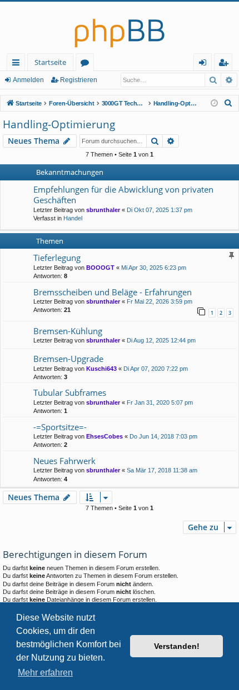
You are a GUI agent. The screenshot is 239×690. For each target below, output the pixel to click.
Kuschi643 (101, 368)
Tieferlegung (57, 257)
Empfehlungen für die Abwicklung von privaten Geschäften (123, 194)
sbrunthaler (103, 210)
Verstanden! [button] (177, 646)
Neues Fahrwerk (64, 460)
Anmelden (28, 80)
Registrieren (78, 80)
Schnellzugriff (18, 64)
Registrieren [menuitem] (225, 64)
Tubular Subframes (69, 392)
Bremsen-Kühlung (67, 330)
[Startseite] (119, 27)
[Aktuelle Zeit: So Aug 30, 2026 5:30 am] (214, 103)
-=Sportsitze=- (60, 426)
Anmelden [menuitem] (204, 64)
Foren (87, 64)
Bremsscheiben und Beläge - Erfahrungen (112, 292)
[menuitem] (228, 103)
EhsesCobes (104, 436)
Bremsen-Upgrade (68, 358)
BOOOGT (100, 267)
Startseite (50, 62)
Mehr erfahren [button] (45, 672)
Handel (72, 218)
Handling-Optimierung (59, 124)
